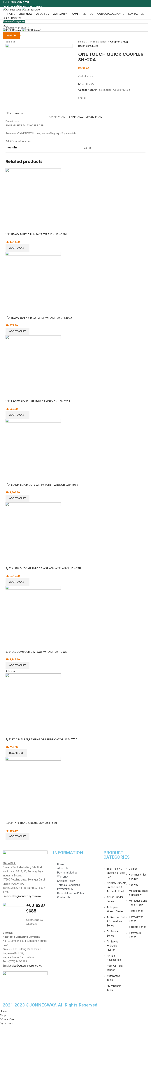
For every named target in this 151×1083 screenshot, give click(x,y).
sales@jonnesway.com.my (25, 896)
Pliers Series (136, 910)
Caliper (133, 868)
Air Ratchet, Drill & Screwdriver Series (116, 921)
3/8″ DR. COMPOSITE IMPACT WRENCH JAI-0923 (36, 652)
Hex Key (133, 884)
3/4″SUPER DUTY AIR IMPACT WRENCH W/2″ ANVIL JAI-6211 (43, 568)
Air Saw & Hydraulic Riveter (112, 945)
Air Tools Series (98, 41)
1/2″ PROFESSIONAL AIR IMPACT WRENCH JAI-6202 (38, 401)
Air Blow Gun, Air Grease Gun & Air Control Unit (116, 887)
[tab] (57, 117)
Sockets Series (137, 926)
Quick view (10, 228)
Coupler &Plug (119, 41)
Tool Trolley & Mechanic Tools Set (116, 872)
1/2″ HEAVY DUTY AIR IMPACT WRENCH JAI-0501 (36, 234)
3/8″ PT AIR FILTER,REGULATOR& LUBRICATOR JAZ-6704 (41, 739)
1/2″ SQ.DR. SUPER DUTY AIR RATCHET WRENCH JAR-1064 (42, 485)
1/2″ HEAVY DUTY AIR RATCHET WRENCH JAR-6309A (39, 318)
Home (82, 41)
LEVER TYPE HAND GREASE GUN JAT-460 (31, 823)
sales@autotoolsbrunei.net (26, 965)
